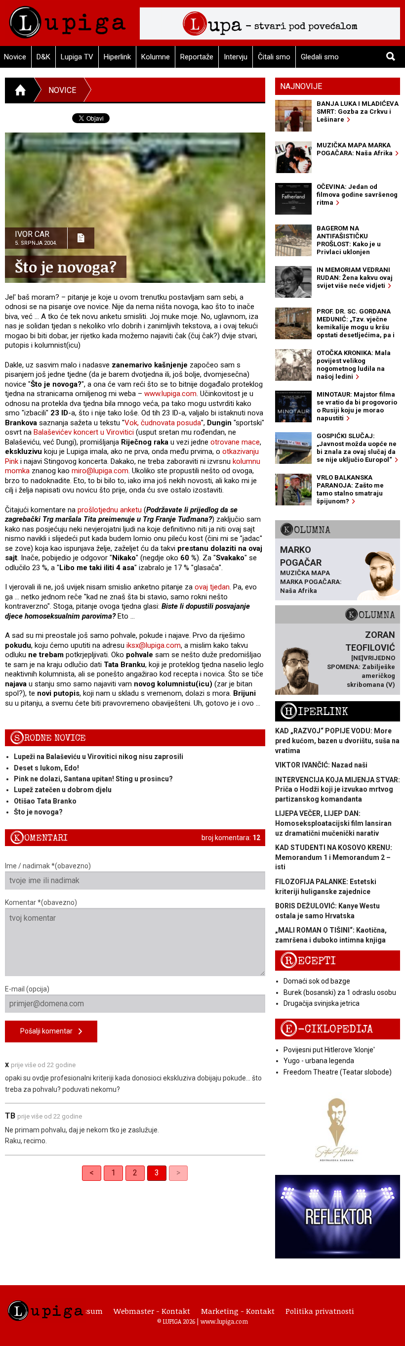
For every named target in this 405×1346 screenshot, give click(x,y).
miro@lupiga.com (100, 470)
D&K (43, 56)
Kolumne (155, 56)
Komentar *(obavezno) (41, 902)
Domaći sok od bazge (317, 981)
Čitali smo (274, 56)
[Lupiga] (67, 19)
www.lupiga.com (170, 393)
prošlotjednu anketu (110, 509)
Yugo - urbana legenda (319, 1061)
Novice (62, 90)
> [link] (178, 1172)
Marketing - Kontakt (238, 1311)
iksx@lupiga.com (153, 645)
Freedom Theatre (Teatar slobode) (338, 1072)
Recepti (308, 961)
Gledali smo (320, 56)
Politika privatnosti (319, 1311)
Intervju (235, 56)
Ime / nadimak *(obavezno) (48, 866)
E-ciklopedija (326, 1029)
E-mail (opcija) (27, 989)
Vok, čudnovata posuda (162, 422)
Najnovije (301, 86)
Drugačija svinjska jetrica (322, 1003)
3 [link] (157, 1172)
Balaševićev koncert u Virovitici (84, 432)
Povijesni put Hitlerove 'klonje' (329, 1050)
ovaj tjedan (212, 587)
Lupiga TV (77, 56)
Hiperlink (117, 56)
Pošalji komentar (49, 1031)
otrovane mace (235, 442)
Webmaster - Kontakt (152, 1311)
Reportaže (196, 56)
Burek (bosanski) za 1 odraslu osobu (340, 992)
